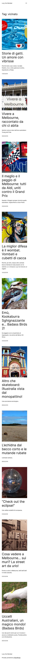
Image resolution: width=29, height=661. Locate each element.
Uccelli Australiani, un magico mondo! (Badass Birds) (14, 622)
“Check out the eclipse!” (13, 503)
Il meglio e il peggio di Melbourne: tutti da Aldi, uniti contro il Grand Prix (14, 186)
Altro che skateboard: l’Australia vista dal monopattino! (13, 388)
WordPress (17, 657)
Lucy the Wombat (7, 3)
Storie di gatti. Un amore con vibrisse (12, 57)
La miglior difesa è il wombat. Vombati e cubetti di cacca (14, 252)
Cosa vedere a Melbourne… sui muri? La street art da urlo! (14, 560)
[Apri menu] (26, 3)
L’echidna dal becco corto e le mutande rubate (14, 449)
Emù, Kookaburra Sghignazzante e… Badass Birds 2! (14, 320)
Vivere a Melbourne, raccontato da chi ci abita (12, 119)
